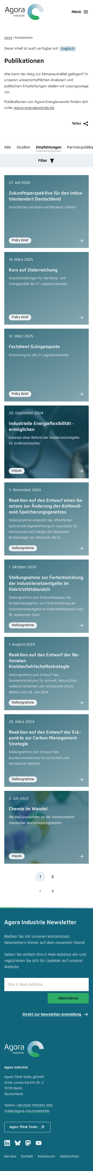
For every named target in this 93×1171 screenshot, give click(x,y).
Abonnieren (68, 998)
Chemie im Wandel (28, 809)
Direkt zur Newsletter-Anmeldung (51, 1014)
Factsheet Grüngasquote (34, 347)
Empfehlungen (48, 147)
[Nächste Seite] (52, 891)
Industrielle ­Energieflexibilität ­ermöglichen (41, 426)
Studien (23, 147)
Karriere (10, 1156)
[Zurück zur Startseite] (24, 12)
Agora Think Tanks (24, 1127)
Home (8, 38)
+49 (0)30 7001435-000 (34, 1105)
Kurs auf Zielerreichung (33, 270)
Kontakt (27, 1156)
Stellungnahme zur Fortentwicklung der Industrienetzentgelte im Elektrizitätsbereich (46, 583)
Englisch (67, 48)
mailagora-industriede (26, 1111)
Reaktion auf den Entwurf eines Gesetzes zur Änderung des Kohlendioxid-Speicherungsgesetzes (46, 506)
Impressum (46, 1156)
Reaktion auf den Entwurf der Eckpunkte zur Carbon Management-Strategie (45, 738)
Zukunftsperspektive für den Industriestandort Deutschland (46, 196)
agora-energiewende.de (34, 108)
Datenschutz (69, 1156)
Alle (7, 147)
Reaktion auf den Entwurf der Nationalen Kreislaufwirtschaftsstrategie (44, 661)
